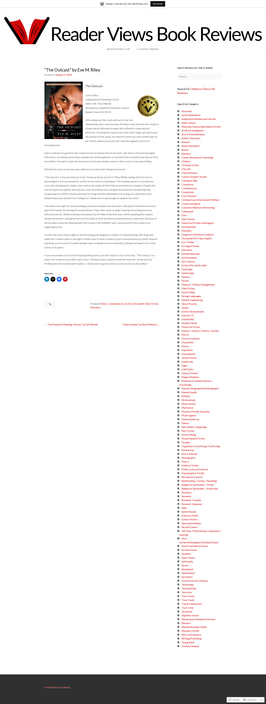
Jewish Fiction (188, 357)
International (188, 353)
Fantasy (185, 276)
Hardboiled (187, 319)
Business (186, 153)
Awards (185, 142)
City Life (185, 168)
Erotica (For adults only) (137, 303)
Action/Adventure (190, 115)
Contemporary (116, 303)
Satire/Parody (188, 511)
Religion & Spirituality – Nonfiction (199, 488)
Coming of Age (189, 180)
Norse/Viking (188, 434)
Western (186, 623)
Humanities (187, 342)
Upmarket (186, 611)
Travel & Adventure (191, 603)
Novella (185, 442)
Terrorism (186, 592)
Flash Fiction (188, 288)
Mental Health (189, 392)
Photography (188, 457)
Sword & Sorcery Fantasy (194, 580)
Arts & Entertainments (193, 134)
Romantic (186, 496)
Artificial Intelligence (192, 130)
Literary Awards (148, 49)
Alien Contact (188, 122)
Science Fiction (189, 519)
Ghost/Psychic (189, 303)
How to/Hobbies (190, 338)
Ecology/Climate (190, 246)
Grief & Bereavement (192, 311)
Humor (185, 346)
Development (188, 226)
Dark (184, 215)
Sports (184, 565)
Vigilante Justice (190, 615)
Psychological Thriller (193, 473)
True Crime (187, 607)
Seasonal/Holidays (191, 523)
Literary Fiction (189, 373)
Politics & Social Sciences (194, 469)
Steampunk (187, 569)
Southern (186, 553)
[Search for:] (199, 76)
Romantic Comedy (191, 500)
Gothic (185, 307)
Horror (185, 334)
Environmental (189, 257)
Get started (158, 4)
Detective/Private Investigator (197, 222)
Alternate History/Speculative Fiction (201, 126)
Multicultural (188, 403)
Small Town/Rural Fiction (194, 546)
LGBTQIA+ (187, 369)
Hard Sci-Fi (187, 315)
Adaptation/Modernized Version (198, 118)
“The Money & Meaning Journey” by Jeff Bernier (72, 324)
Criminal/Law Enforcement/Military (200, 199)
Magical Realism (190, 376)
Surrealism (187, 576)
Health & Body (189, 323)
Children (185, 161)
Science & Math (189, 515)
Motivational (188, 399)
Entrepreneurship (190, 253)
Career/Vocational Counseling (197, 157)
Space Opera (188, 557)
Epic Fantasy (188, 261)
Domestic (186, 230)
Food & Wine (188, 292)
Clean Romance (189, 172)
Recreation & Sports (192, 476)
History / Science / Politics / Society (200, 330)
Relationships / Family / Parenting (199, 480)
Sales (184, 507)
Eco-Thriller (187, 242)
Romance (95, 307)
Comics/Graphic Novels (194, 176)
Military (185, 396)
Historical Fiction (190, 326)
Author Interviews (190, 138)
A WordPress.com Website (57, 687)
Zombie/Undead (190, 646)
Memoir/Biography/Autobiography (200, 388)
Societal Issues (189, 549)
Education (186, 249)
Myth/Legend (188, 415)
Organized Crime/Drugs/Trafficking (200, 446)
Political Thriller (190, 465)
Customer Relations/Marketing (198, 207)
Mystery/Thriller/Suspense (195, 411)
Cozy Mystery (189, 195)
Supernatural (188, 572)
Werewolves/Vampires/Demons (198, 619)
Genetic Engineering (192, 299)
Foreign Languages (191, 296)
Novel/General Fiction (193, 438)
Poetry (185, 461)
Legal (184, 365)
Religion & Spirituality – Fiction (197, 484)
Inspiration (187, 350)
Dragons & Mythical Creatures (197, 234)
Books (104, 303)
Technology (187, 584)
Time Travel (187, 596)
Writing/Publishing (191, 638)
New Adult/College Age (194, 426)
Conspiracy (187, 184)
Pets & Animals (189, 453)
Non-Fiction (187, 430)
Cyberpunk (187, 211)
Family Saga (187, 272)
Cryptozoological (190, 203)
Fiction (154, 303)
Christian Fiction (190, 165)
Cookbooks (187, 192)
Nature (185, 423)
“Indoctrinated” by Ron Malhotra (139, 324)
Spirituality (187, 561)
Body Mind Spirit (190, 145)
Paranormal (187, 450)
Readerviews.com (118, 49)
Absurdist (186, 111)
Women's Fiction (190, 630)
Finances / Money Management (198, 284)
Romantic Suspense (191, 503)
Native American (190, 419)
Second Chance (189, 527)
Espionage (186, 269)
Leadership (187, 361)
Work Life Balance (191, 634)
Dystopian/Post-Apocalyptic (196, 238)
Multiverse (187, 407)
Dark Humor (188, 219)
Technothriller (188, 588)
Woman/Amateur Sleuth (194, 626)
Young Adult (187, 642)
